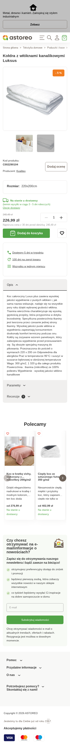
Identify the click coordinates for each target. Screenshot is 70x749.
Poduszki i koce (56, 47)
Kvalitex (21, 171)
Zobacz (35, 24)
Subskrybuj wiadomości (35, 619)
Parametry (14, 385)
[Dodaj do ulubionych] (62, 233)
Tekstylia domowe (32, 47)
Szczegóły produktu (30, 515)
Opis (10, 284)
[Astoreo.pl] (17, 37)
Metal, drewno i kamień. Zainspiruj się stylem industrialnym (30, 14)
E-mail (13, 607)
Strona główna (10, 47)
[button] (7, 478)
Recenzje (15, 396)
